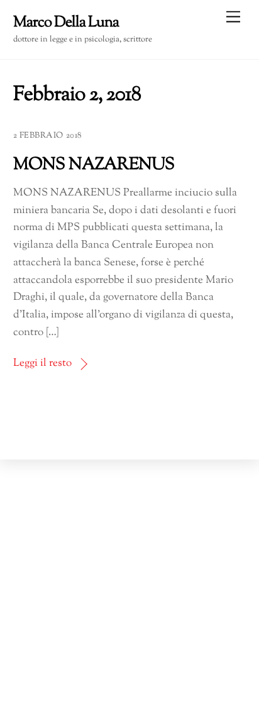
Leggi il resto (42, 363)
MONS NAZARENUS (94, 165)
